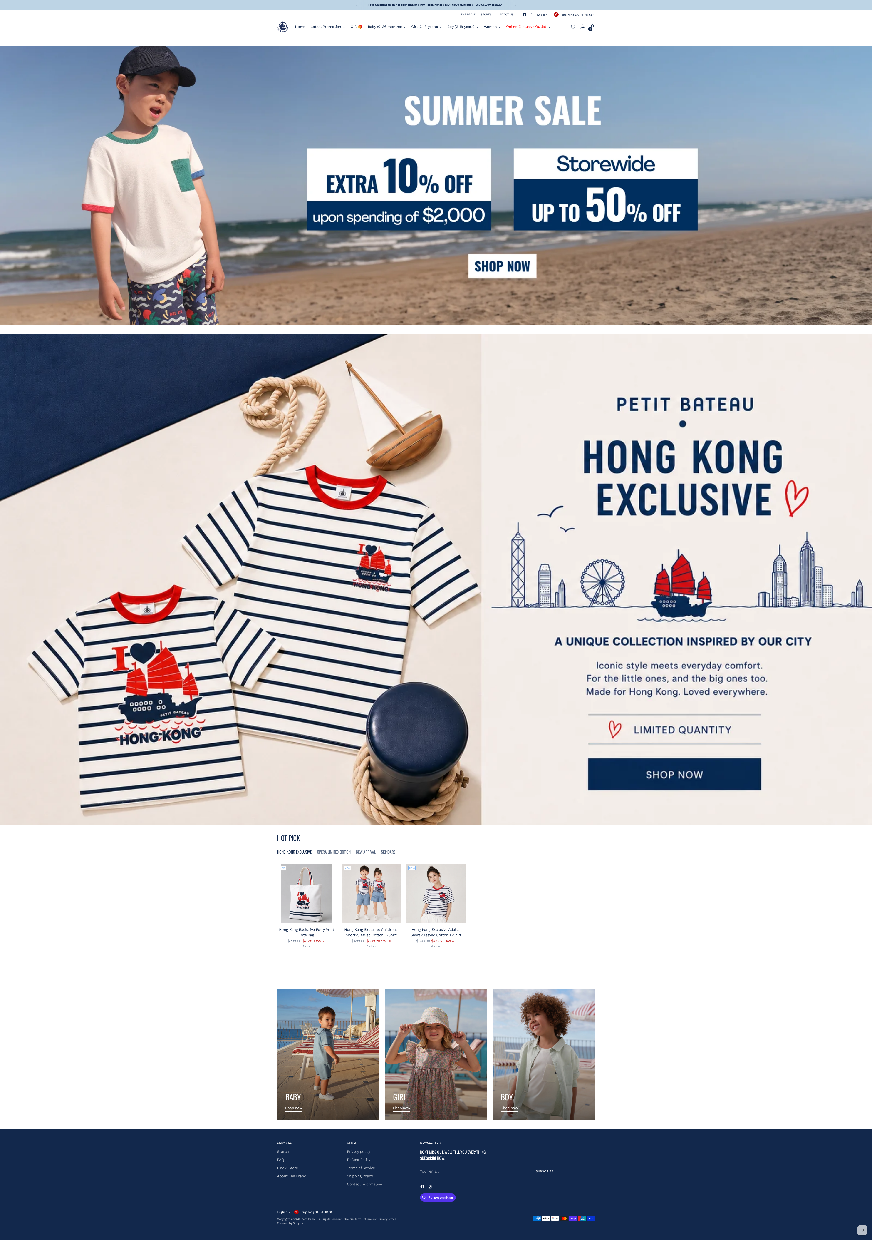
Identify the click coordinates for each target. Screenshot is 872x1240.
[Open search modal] (573, 26)
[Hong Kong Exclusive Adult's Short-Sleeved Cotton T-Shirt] (436, 893)
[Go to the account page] (582, 26)
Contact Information (364, 1184)
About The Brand (291, 1176)
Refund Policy (358, 1160)
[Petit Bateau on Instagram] (530, 14)
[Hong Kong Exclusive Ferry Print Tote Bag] (306, 893)
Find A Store (287, 1168)
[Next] (516, 5)
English (542, 14)
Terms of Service (361, 1168)
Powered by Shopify (290, 1223)
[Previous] (356, 5)
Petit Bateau (309, 1219)
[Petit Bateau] (282, 26)
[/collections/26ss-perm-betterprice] (436, 185)
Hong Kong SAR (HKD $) (576, 14)
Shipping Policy (360, 1176)
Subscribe (545, 1171)
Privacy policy (358, 1151)
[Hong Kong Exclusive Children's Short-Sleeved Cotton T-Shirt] (371, 893)
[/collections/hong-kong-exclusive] (436, 579)
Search (283, 1151)
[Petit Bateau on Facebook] (525, 14)
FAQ (280, 1160)
